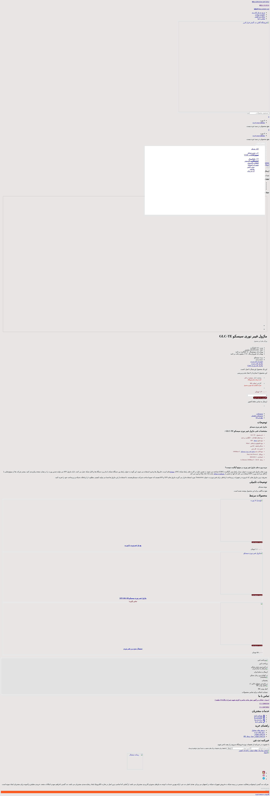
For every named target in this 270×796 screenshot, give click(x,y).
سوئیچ (172, 472)
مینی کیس (250, 167)
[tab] (133, 414)
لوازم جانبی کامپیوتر (252, 161)
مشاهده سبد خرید (259, 122)
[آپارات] (263, 776)
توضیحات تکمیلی (257, 416)
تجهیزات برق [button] (260, 157)
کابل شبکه (255, 149)
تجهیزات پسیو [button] (260, 147)
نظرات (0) (259, 418)
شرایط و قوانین (259, 734)
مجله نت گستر (260, 17)
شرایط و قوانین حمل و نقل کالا (254, 736)
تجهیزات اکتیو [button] (260, 145)
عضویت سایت (260, 15)
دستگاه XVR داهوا (250, 188)
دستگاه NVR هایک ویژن (248, 190)
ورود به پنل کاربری (258, 13)
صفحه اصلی (260, 143)
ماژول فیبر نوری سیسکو (248, 451)
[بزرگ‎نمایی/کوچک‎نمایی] (262, 788)
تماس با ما (261, 19)
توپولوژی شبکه (219, 474)
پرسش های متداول (258, 730)
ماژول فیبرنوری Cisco (255, 365)
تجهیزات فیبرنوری (256, 361)
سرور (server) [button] (260, 153)
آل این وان (250, 171)
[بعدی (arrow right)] (266, 790)
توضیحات (259, 414)
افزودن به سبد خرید (260, 397)
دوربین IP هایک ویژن (249, 176)
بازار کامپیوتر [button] (260, 159)
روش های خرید (259, 732)
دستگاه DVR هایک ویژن (248, 192)
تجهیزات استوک (253, 165)
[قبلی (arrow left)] (268, 790)
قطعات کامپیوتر (253, 163)
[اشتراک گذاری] (266, 788)
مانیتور (252, 169)
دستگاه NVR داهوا (250, 186)
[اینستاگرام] (263, 773)
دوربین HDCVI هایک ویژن (247, 178)
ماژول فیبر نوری (257, 363)
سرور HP (255, 155)
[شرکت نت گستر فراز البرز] (224, 111)
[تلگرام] (263, 779)
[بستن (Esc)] (268, 788)
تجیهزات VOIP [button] (260, 151)
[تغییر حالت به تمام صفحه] (264, 788)
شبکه (255, 440)
